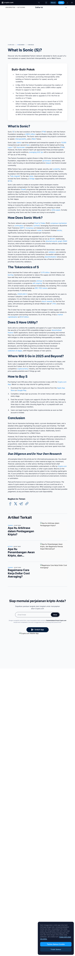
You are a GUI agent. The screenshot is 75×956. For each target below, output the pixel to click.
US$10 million (30, 134)
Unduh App (39, 630)
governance (47, 161)
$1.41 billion (24, 317)
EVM (62, 147)
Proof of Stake (39, 223)
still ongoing (37, 283)
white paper (55, 210)
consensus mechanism (58, 223)
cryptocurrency (22, 369)
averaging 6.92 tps (36, 152)
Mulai (55, 615)
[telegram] (21, 503)
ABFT (22, 228)
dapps (48, 163)
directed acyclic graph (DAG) (56, 241)
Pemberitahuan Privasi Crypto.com (56, 620)
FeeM (23, 189)
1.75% (54, 304)
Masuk (53, 2)
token (31, 176)
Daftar (61, 2)
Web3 (34, 139)
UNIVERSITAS (10, 7)
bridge (32, 179)
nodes (39, 230)
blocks (59, 230)
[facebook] (10, 503)
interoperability (20, 139)
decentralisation (51, 257)
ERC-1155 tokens (41, 288)
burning (10, 275)
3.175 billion (45, 272)
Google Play (21, 390)
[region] (56, 938)
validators (52, 252)
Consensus (30, 228)
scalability (56, 169)
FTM (43, 132)
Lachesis (36, 226)
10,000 (63, 142)
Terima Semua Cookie (56, 944)
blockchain (21, 147)
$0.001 (52, 239)
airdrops (39, 281)
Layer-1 (10, 147)
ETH (10, 181)
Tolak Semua (56, 949)
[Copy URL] (26, 503)
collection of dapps (15, 351)
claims (18, 142)
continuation (18, 226)
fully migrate (15, 176)
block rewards (47, 301)
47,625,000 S (22, 294)
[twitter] (15, 503)
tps (28, 145)
